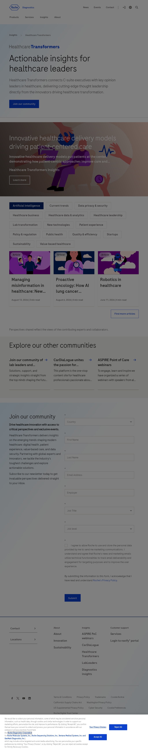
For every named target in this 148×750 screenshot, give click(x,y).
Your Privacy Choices (97, 727)
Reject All (118, 727)
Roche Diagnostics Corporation (20, 733)
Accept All (98, 737)
